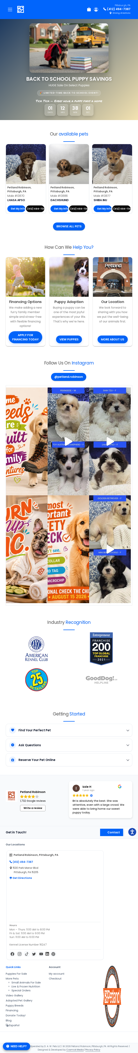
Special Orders (21, 990)
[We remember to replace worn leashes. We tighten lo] (68, 549)
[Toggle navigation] (10, 9)
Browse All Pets (69, 226)
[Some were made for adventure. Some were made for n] (110, 441)
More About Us (112, 339)
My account (57, 974)
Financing (12, 1010)
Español (13, 1025)
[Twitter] (34, 954)
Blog (9, 1020)
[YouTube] (41, 954)
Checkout (55, 978)
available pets (73, 134)
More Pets (12, 978)
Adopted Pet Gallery (19, 1000)
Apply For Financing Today (25, 337)
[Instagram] (19, 954)
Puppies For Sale (16, 974)
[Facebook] (12, 954)
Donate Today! (16, 1015)
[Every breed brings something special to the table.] (27, 441)
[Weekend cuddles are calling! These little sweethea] (110, 549)
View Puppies (69, 339)
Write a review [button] (33, 808)
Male (15, 196)
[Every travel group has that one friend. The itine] (27, 549)
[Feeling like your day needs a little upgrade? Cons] (68, 441)
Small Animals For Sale (26, 982)
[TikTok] (27, 954)
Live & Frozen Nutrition (26, 986)
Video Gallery (14, 995)
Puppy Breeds (15, 1005)
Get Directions (22, 878)
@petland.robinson (68, 377)
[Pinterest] (53, 954)
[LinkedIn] (47, 954)
